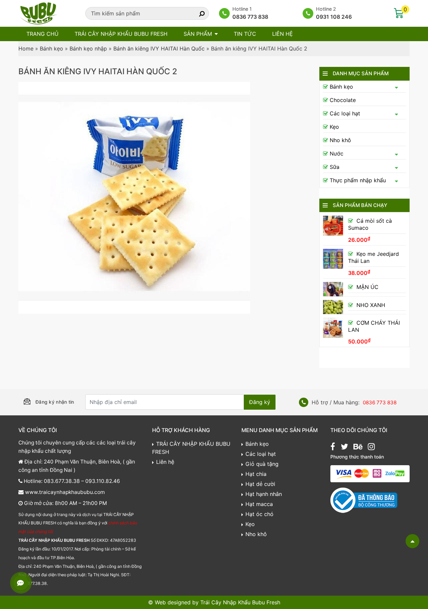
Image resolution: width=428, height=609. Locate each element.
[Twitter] (344, 447)
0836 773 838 (250, 16)
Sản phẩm (198, 33)
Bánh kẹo (51, 48)
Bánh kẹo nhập (88, 48)
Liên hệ (282, 33)
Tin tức (245, 33)
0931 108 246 (334, 16)
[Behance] (357, 447)
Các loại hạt (345, 113)
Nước (336, 153)
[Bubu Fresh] (38, 12)
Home (25, 48)
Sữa (334, 167)
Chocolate (343, 100)
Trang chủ (42, 33)
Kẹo (334, 126)
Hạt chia (255, 474)
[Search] (196, 13)
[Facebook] (332, 447)
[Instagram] (371, 447)
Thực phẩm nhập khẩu (358, 180)
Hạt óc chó (259, 514)
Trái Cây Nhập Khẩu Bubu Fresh (240, 602)
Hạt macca (259, 504)
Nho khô (340, 140)
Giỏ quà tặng (262, 464)
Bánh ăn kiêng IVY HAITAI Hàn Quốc (159, 48)
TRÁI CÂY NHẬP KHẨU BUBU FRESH (121, 33)
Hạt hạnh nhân (263, 494)
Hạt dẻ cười (260, 484)
